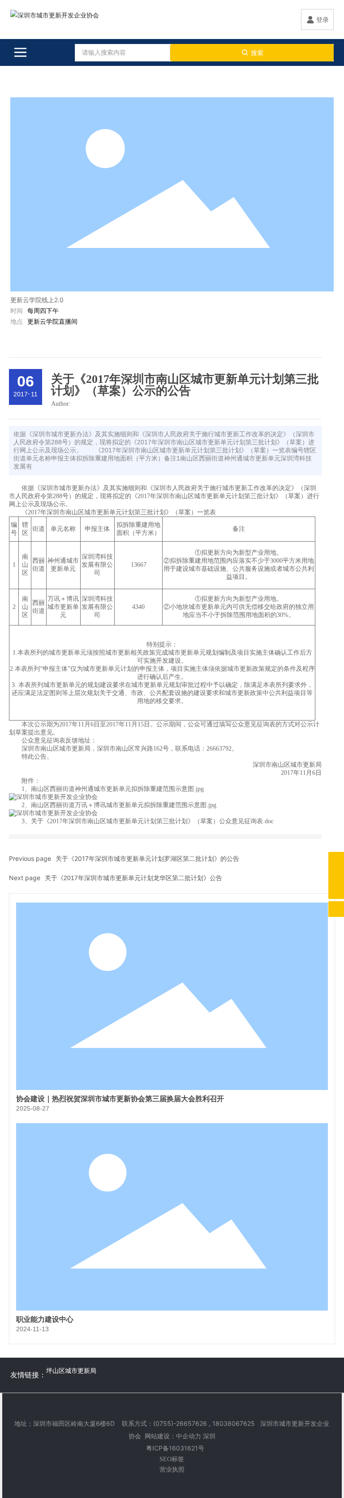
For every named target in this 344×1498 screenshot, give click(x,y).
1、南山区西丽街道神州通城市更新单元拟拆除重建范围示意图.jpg (113, 789)
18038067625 (233, 1423)
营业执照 (172, 1469)
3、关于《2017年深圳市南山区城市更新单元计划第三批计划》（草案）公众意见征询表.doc (148, 821)
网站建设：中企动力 (173, 1436)
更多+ (317, 88)
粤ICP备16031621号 (175, 1448)
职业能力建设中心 (44, 1319)
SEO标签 (171, 1459)
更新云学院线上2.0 (37, 300)
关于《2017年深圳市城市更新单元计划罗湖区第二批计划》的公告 (147, 858)
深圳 (209, 1436)
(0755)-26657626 (180, 1423)
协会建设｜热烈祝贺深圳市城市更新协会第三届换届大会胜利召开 (120, 1099)
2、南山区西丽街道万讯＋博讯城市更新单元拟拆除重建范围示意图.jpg (119, 805)
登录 (322, 19)
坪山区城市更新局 (71, 1370)
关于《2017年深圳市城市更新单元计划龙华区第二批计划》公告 (133, 877)
